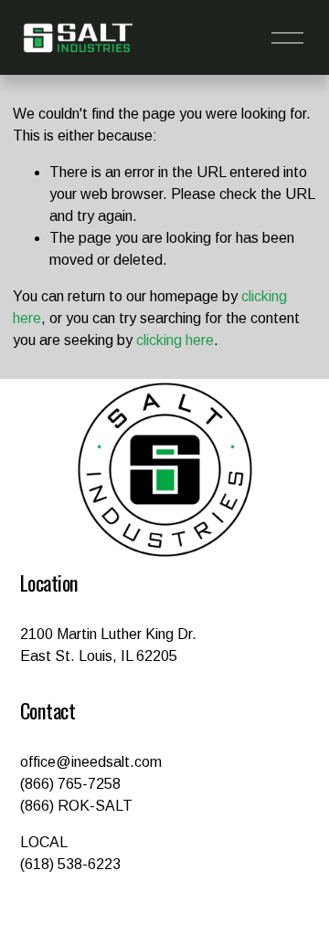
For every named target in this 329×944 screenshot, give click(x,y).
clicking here (175, 340)
